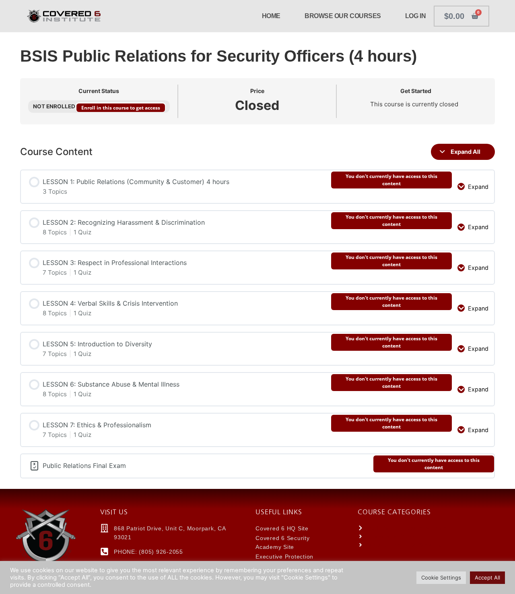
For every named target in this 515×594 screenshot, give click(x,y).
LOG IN (415, 15)
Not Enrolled (54, 106)
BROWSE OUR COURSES (343, 15)
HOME (271, 15)
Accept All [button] (487, 577)
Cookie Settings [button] (441, 577)
